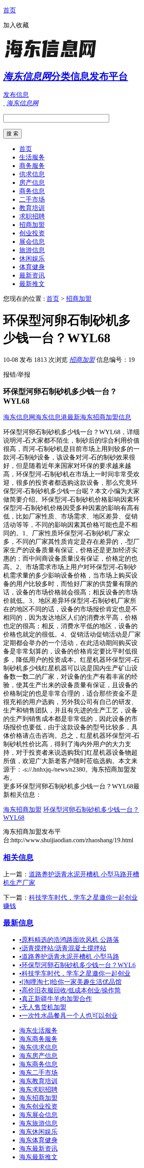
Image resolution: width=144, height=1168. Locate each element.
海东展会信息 (38, 1114)
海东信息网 (19, 417)
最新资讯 (32, 275)
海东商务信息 (38, 1064)
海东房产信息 (38, 1055)
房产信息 (32, 182)
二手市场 (32, 199)
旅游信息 (32, 250)
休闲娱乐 (32, 258)
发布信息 (16, 94)
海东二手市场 (38, 1072)
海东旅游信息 (38, 1123)
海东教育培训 (38, 1081)
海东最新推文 (38, 1157)
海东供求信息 (38, 1047)
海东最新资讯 (38, 1148)
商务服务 (32, 165)
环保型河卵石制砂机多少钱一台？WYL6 (77, 965)
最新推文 (32, 283)
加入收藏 (16, 25)
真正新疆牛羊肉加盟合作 (55, 998)
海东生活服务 (38, 1030)
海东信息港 (51, 417)
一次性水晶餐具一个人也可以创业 (68, 1015)
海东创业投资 (38, 1106)
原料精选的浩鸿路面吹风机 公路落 (69, 939)
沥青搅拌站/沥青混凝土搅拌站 (62, 948)
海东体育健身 (38, 1140)
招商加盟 (32, 224)
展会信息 (32, 241)
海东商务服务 (38, 1038)
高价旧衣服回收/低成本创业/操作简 (70, 990)
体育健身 (32, 266)
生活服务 (32, 157)
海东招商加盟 (22, 809)
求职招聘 (32, 216)
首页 (9, 10)
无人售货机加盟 (42, 1007)
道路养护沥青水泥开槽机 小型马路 (69, 956)
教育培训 (32, 207)
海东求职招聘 (38, 1089)
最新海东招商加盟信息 (99, 417)
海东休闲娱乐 (38, 1131)
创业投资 (32, 233)
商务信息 (32, 191)
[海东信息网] (53, 58)
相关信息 (18, 857)
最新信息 (18, 923)
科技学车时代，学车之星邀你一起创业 (74, 973)
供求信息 (32, 174)
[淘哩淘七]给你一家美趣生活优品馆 (70, 981)
